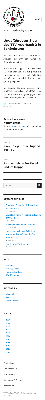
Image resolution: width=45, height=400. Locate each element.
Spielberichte (12, 301)
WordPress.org (12, 275)
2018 (8, 342)
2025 (8, 320)
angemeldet (19, 126)
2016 (8, 349)
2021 (8, 333)
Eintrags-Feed (12, 269)
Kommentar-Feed (14, 272)
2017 (8, 346)
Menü (37, 19)
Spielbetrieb (9, 374)
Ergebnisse (8, 363)
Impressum (8, 386)
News (8, 297)
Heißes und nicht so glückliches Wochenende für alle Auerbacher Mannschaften (21, 234)
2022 (8, 329)
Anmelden (10, 265)
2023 (8, 326)
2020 (8, 336)
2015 (8, 352)
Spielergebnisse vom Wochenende (21, 224)
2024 (8, 323)
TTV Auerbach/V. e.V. (18, 30)
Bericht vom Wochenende (17, 244)
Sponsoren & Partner (13, 380)
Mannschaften (10, 369)
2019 (8, 339)
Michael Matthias (13, 104)
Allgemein (7, 106)
